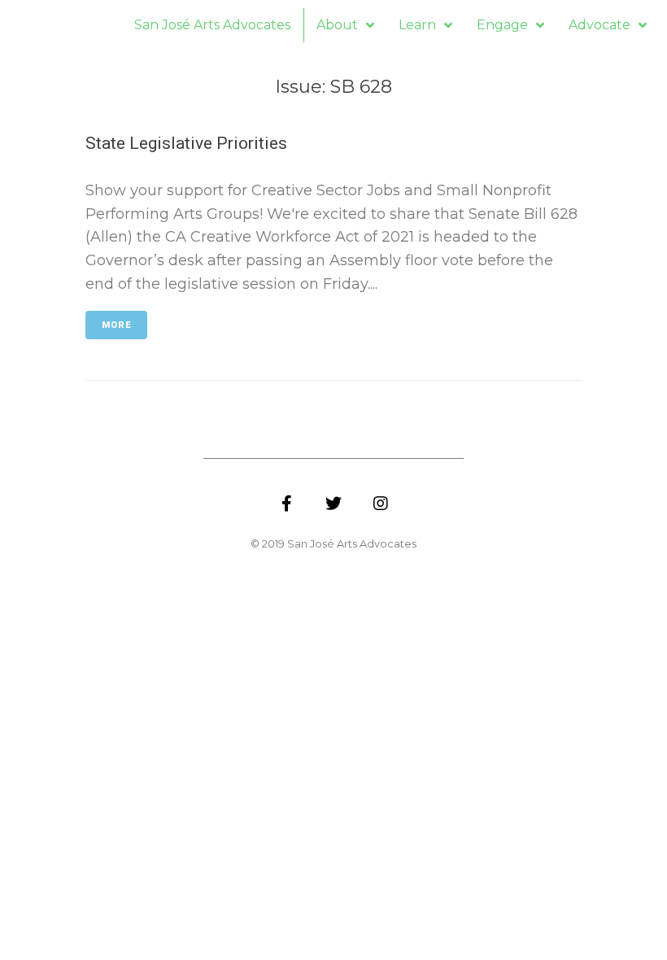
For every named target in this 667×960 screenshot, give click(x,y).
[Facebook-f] (286, 503)
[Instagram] (380, 503)
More (116, 325)
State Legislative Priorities (186, 143)
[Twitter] (333, 503)
